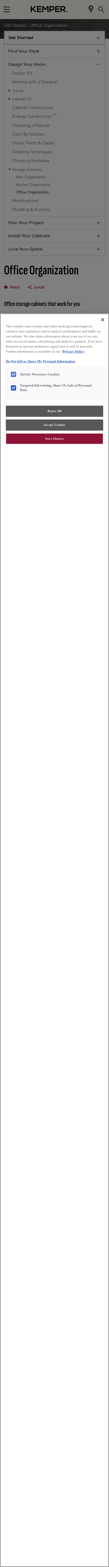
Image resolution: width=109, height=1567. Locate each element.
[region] (54, 940)
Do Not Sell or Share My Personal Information (40, 361)
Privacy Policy (73, 351)
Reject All (55, 411)
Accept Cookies (54, 424)
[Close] (102, 320)
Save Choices (54, 438)
